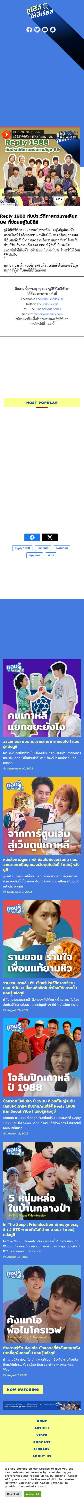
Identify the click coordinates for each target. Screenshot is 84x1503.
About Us (42, 1456)
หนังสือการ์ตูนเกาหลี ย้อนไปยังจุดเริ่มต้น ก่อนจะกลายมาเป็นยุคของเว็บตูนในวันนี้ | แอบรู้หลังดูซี (41, 864)
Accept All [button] (32, 1494)
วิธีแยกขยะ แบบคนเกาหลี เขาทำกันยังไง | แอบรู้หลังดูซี (41, 743)
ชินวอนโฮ (43, 548)
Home (42, 1421)
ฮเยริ (51, 555)
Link (49, 324)
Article (42, 1428)
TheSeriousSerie (47, 304)
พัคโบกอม (62, 548)
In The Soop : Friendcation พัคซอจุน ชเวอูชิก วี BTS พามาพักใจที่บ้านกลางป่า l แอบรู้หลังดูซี (41, 1229)
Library (42, 1449)
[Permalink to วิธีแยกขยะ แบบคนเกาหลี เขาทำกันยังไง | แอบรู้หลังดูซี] (42, 697)
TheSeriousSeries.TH (49, 299)
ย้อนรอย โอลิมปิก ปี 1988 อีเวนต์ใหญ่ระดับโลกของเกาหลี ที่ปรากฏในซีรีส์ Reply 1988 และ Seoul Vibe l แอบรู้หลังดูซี (39, 1106)
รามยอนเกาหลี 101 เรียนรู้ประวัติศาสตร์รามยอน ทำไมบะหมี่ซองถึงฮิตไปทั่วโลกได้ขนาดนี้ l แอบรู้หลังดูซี (40, 988)
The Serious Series (48, 309)
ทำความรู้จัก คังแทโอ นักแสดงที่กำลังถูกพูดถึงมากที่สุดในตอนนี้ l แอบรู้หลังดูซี (41, 1350)
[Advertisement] (42, 79)
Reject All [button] (13, 1494)
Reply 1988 (22, 548)
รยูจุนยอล (34, 555)
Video (42, 1435)
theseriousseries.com (48, 314)
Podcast (42, 1442)
